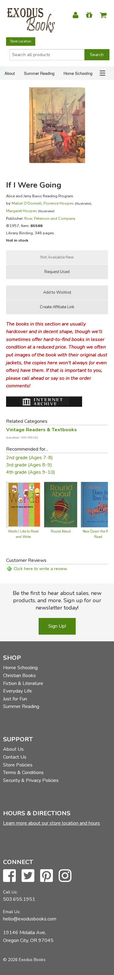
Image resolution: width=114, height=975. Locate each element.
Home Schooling (78, 73)
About (10, 73)
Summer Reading (39, 73)
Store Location (20, 41)
